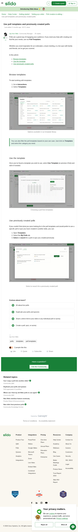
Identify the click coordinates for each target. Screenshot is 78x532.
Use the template (19, 61)
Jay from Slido (13, 33)
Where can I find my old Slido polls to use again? (20, 392)
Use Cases (56, 456)
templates (19, 341)
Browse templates (19, 59)
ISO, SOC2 (69, 460)
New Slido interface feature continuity (16, 398)
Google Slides (32, 448)
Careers (68, 448)
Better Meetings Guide (56, 462)
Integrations (19, 460)
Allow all (64, 524)
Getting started (24, 14)
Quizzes (18, 452)
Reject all (44, 524)
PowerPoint (31, 440)
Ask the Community (39, 367)
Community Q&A (8, 383)
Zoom (30, 458)
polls (12, 341)
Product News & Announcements (13, 401)
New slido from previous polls (13, 404)
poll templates (31, 341)
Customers (69, 452)
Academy (56, 444)
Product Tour (20, 440)
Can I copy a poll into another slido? (16, 381)
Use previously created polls (23, 64)
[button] (2, 4)
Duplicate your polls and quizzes (14, 387)
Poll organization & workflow (12, 389)
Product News (57, 469)
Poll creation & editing (54, 14)
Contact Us (69, 440)
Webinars (56, 448)
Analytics (18, 456)
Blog (54, 452)
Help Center (12, 14)
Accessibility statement (47, 421)
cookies (52, 513)
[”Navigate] (7, 435)
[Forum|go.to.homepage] (10, 3)
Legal (67, 464)
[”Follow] (31, 504)
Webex (30, 444)
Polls (17, 448)
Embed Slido (32, 467)
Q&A (17, 444)
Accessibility (69, 468)
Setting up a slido (38, 14)
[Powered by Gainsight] (39, 416)
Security (68, 456)
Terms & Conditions (30, 421)
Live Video (31, 462)
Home (4, 14)
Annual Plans (45, 446)
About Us (68, 444)
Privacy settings (62, 518)
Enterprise (44, 457)
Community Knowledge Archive (13, 407)
